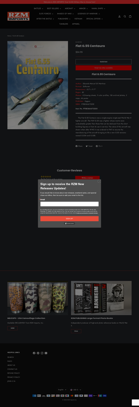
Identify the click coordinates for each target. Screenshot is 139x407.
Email (42, 199)
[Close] (99, 181)
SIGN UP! (69, 218)
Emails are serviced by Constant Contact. (87, 213)
